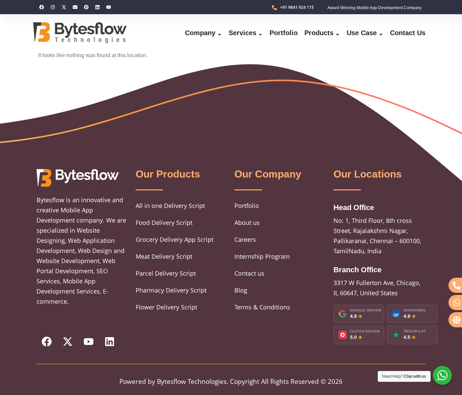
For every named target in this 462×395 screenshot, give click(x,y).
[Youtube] (108, 7)
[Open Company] (219, 33)
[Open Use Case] (380, 33)
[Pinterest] (86, 7)
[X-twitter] (64, 7)
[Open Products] (337, 33)
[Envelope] (75, 7)
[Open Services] (260, 33)
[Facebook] (41, 7)
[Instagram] (52, 7)
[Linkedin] (97, 7)
